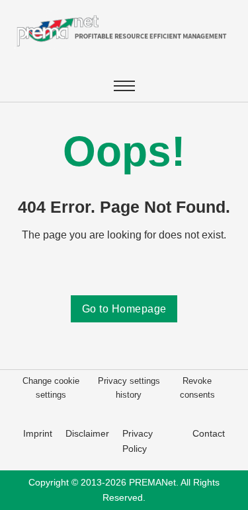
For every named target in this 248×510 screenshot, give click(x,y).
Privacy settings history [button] (129, 387)
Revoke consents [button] (197, 387)
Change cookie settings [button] (50, 387)
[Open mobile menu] (124, 86)
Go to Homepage (124, 308)
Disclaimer (87, 433)
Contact (208, 433)
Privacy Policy (137, 441)
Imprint (37, 433)
